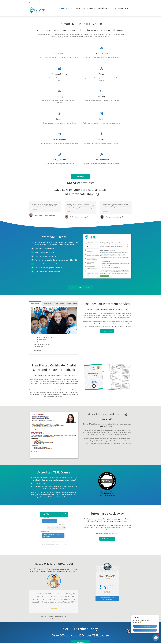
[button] (48, 618)
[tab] (35, 303)
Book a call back (34, 2)
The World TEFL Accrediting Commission (55, 480)
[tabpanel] (53, 330)
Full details (37, 350)
